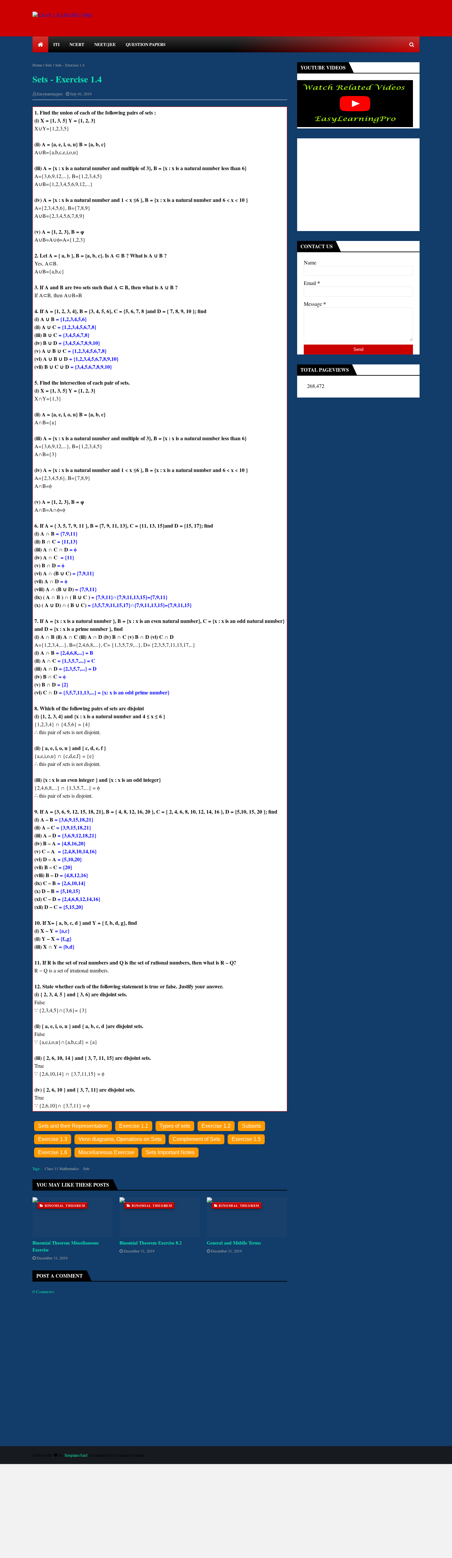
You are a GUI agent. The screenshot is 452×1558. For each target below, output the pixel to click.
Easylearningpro (50, 93)
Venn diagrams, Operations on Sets (119, 1139)
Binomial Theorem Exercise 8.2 (150, 1242)
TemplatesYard (75, 1455)
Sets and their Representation (73, 1126)
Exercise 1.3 (52, 1139)
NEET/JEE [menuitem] (105, 44)
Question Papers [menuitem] (145, 44)
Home (37, 65)
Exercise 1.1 (133, 1126)
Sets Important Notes (170, 1152)
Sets (48, 65)
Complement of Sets (196, 1139)
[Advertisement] (358, 184)
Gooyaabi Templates (129, 1455)
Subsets (251, 1126)
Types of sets (174, 1126)
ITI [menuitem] (56, 44)
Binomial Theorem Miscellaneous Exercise (65, 1246)
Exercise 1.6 (52, 1152)
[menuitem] (40, 44)
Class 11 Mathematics (62, 1168)
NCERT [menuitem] (76, 44)
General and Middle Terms (234, 1242)
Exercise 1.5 (246, 1139)
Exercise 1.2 (216, 1126)
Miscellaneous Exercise (106, 1152)
